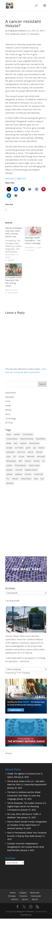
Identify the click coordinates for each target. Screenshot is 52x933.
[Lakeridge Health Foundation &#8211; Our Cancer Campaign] (33, 231)
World (23, 34)
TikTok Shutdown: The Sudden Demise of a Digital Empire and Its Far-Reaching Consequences (26, 806)
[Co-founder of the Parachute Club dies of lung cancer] (13, 270)
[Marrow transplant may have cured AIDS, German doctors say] (15, 244)
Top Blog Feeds (12, 600)
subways (18, 474)
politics (9, 465)
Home (13, 892)
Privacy (8, 753)
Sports (25, 899)
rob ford (18, 470)
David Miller (40, 439)
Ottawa (12, 896)
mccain (21, 456)
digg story (21, 178)
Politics (14, 899)
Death (8, 443)
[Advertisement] (26, 522)
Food (7, 401)
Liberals (39, 452)
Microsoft (41, 456)
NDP (20, 461)
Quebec (9, 470)
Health (8, 405)
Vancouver (36, 896)
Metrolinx (30, 456)
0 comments (33, 34)
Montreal (34, 892)
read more (10, 178)
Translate (26, 672)
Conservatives (11, 439)
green (28, 448)
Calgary (23, 892)
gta (34, 448)
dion (15, 443)
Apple (8, 434)
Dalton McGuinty (26, 439)
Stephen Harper (31, 470)
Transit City (38, 474)
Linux (8, 456)
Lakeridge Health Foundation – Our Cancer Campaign (32, 240)
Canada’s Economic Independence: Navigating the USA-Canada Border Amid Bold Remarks (25, 847)
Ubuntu (15, 479)
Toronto (28, 474)
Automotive (10, 392)
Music (8, 414)
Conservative (27, 434)
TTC (7, 479)
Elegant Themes (25, 911)
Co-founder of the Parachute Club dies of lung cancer (13, 281)
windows (9, 483)
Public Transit (34, 465)
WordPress (26, 914)
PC (43, 461)
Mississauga (11, 461)
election (23, 443)
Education (9, 397)
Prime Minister (20, 465)
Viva (42, 479)
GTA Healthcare (12, 34)
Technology (10, 418)
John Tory (21, 452)
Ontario (37, 461)
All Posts (9, 422)
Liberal (30, 452)
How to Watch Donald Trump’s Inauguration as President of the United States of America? (27, 825)
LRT (14, 456)
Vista (36, 479)
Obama (28, 461)
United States (26, 479)
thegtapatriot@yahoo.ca (19, 30)
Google (9, 448)
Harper (41, 448)
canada (17, 434)
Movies (8, 409)
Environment (34, 443)
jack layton (10, 452)
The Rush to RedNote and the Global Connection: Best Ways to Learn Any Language (23, 795)
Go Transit (19, 448)
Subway (9, 474)
